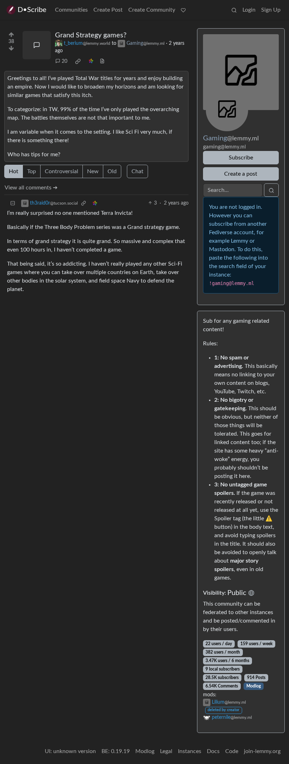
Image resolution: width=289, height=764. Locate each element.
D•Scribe (32, 9)
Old (112, 171)
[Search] (234, 10)
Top (31, 171)
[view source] (102, 61)
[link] (77, 61)
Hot (13, 171)
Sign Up (271, 10)
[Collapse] (12, 203)
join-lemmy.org (262, 751)
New (93, 171)
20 (64, 61)
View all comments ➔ (31, 187)
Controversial (61, 171)
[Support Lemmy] (183, 10)
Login (249, 10)
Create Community (151, 10)
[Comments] (37, 45)
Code (231, 751)
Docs (213, 751)
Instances (189, 751)
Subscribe (241, 157)
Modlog (253, 686)
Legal (166, 751)
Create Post (108, 10)
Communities (71, 10)
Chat (137, 171)
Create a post (240, 174)
